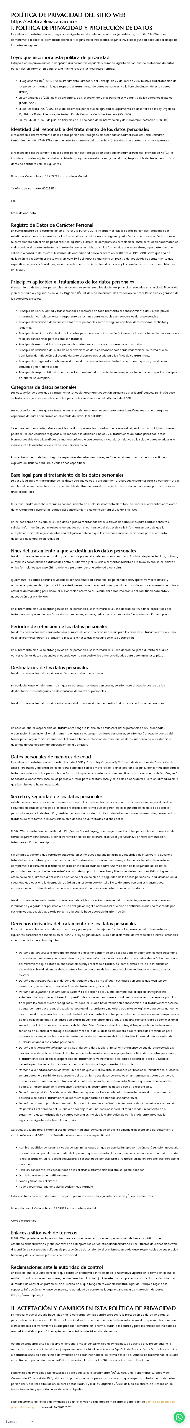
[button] (179, 1417)
